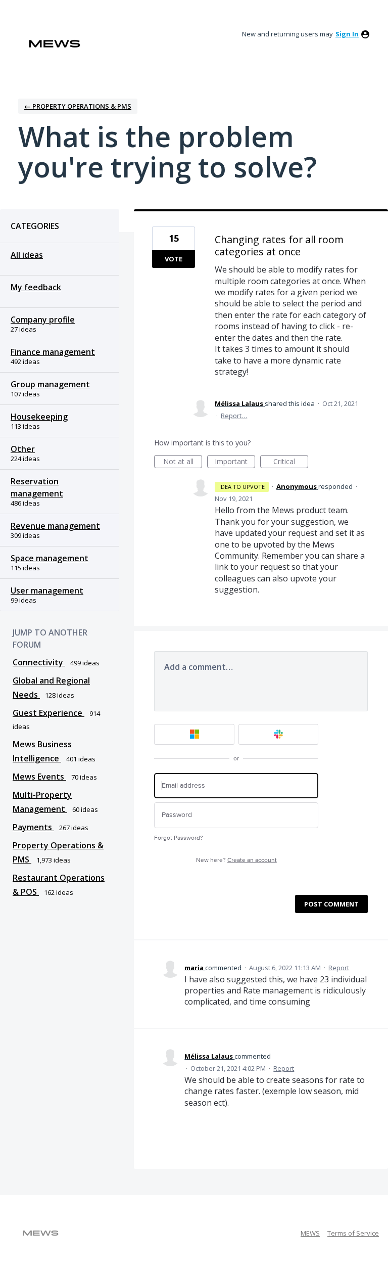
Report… (234, 415)
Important (235, 462)
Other (23, 449)
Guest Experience (48, 712)
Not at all (182, 462)
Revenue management (55, 525)
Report (338, 967)
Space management (49, 558)
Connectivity (39, 662)
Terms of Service (353, 1233)
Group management (50, 384)
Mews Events (39, 776)
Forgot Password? (178, 838)
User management (47, 590)
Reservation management (37, 487)
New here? (236, 860)
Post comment (331, 904)
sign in (347, 33)
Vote (173, 258)
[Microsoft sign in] (194, 734)
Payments (33, 827)
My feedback (36, 287)
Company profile (43, 319)
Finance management (53, 351)
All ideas (27, 254)
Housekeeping (39, 416)
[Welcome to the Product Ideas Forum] (54, 43)
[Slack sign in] (278, 734)
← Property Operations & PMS (77, 106)
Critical (290, 462)
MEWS (310, 1233)
